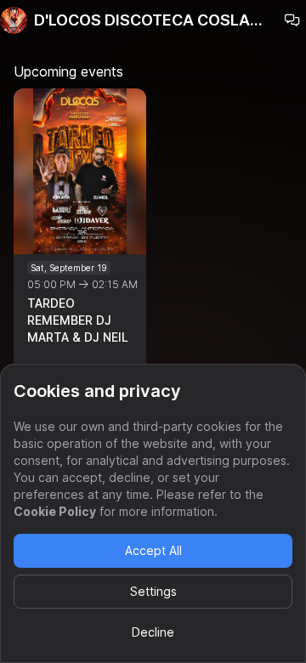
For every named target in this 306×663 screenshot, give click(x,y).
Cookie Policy (55, 511)
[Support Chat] (292, 20)
